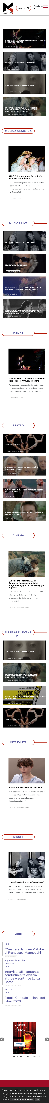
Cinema (18, 535)
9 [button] (29, 1056)
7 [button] (24, 1056)
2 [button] (13, 1056)
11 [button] (34, 1056)
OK (37, 1099)
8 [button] (27, 1056)
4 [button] (17, 1056)
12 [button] (36, 1056)
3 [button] (15, 1056)
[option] (24, 1038)
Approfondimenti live (14, 960)
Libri (18, 933)
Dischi (18, 836)
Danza (18, 333)
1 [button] (10, 1056)
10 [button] (31, 1056)
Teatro (18, 425)
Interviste (18, 742)
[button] (2, 1039)
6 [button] (22, 1056)
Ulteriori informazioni (22, 1099)
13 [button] (38, 1056)
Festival (8, 989)
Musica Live (18, 223)
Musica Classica (18, 131)
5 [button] (20, 1056)
